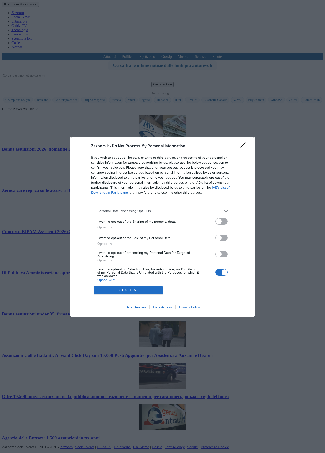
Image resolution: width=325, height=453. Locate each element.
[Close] (244, 146)
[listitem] (162, 210)
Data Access (162, 307)
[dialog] (162, 226)
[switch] (221, 221)
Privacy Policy (189, 307)
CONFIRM (128, 290)
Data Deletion (135, 307)
